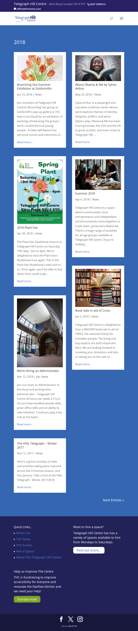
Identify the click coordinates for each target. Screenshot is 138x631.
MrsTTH (72, 626)
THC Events (24, 545)
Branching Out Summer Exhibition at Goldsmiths (34, 86)
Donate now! (27, 599)
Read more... (25, 142)
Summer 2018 (85, 193)
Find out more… (89, 550)
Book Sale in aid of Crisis (92, 310)
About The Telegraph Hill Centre (38, 557)
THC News (23, 539)
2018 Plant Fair (27, 228)
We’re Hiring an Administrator (38, 371)
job (38, 376)
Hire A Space (25, 551)
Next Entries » (113, 500)
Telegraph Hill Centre (30, 4)
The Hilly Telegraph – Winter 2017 (37, 445)
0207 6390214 (98, 4)
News (38, 94)
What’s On (23, 533)
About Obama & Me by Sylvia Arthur (95, 86)
